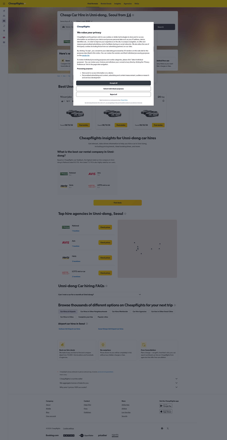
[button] (113, 83)
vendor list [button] (85, 55)
